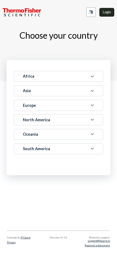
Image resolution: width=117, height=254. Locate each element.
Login (107, 12)
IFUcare (25, 237)
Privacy (11, 242)
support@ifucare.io (99, 240)
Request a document (97, 245)
